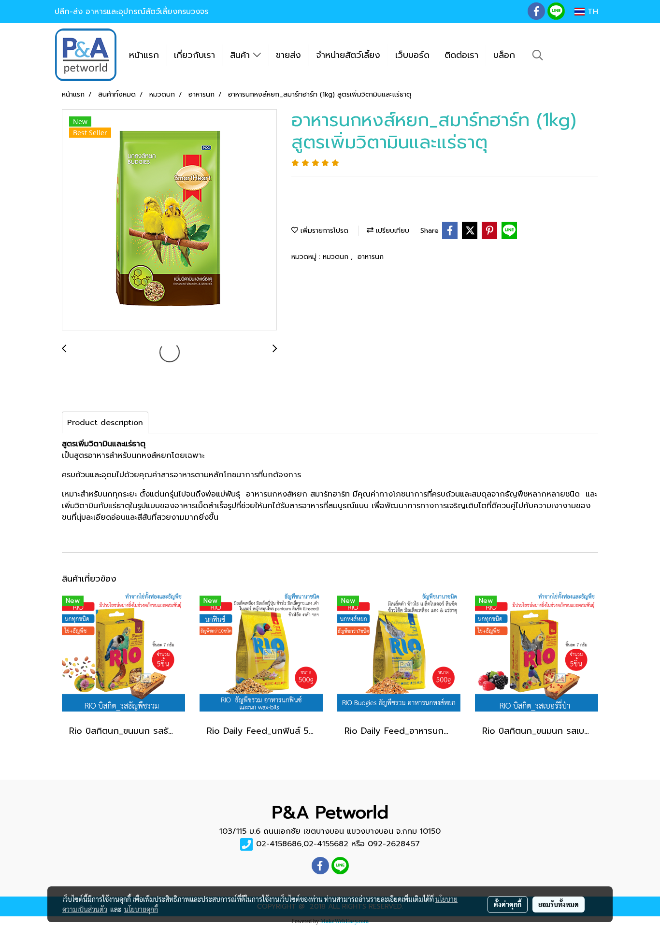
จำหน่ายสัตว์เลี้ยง (348, 55)
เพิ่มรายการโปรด (323, 231)
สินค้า (241, 55)
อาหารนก (371, 257)
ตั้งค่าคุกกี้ (507, 904)
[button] (537, 55)
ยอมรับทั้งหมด (558, 904)
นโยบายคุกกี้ (141, 909)
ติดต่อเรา (461, 55)
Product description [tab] (105, 422)
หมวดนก (337, 257)
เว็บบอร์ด (412, 55)
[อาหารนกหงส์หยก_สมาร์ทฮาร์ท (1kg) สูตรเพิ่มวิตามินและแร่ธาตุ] (169, 220)
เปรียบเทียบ (391, 231)
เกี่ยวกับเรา (194, 55)
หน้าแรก (144, 55)
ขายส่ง (288, 55)
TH (591, 11)
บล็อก (504, 55)
